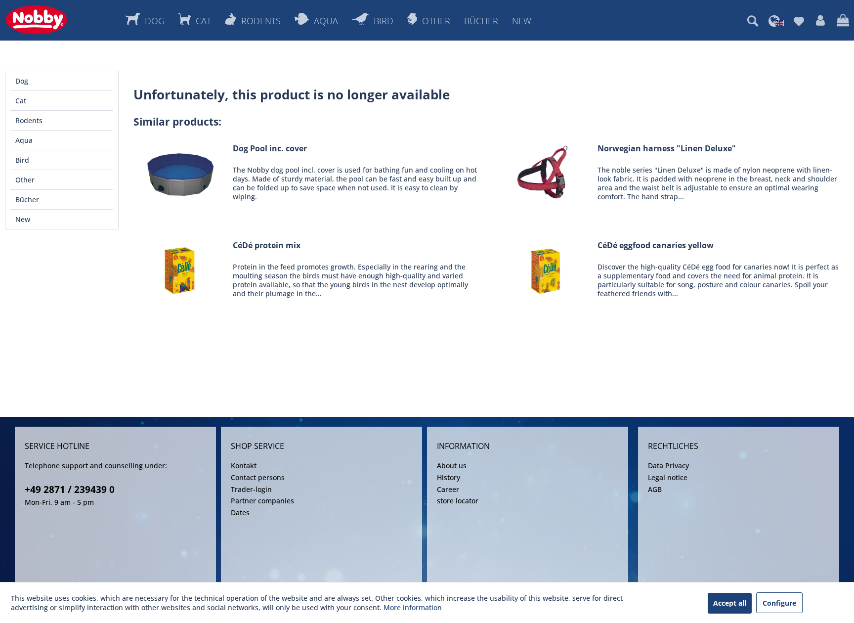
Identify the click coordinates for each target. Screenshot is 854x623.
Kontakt (243, 465)
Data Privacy (668, 465)
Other (25, 179)
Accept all (729, 603)
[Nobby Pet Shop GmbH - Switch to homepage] (36, 20)
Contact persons (258, 477)
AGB (655, 489)
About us (452, 465)
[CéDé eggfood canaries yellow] (546, 269)
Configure (779, 603)
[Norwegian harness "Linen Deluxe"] (546, 172)
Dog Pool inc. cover (270, 148)
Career (448, 489)
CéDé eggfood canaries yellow (656, 245)
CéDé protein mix (266, 245)
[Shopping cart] (843, 21)
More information (413, 607)
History (448, 477)
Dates (240, 512)
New (22, 219)
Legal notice (667, 477)
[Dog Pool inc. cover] (181, 172)
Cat (20, 100)
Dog (21, 81)
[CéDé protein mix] (181, 269)
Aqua (24, 140)
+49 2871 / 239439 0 (70, 489)
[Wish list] (799, 21)
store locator (457, 500)
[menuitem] (752, 20)
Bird (22, 160)
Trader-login (251, 489)
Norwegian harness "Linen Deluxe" (667, 148)
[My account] (820, 21)
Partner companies (262, 500)
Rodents (29, 120)
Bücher (27, 199)
